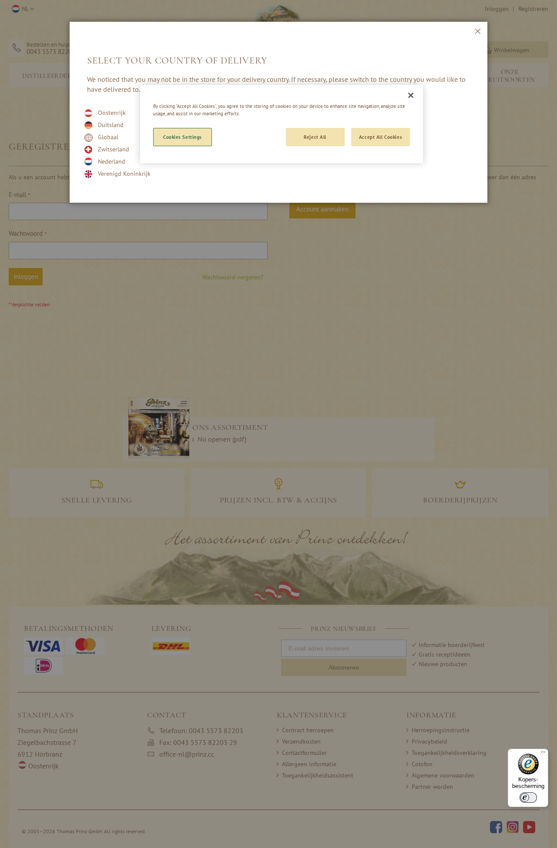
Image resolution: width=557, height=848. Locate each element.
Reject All (315, 137)
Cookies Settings (182, 137)
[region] (281, 124)
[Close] (410, 95)
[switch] (528, 797)
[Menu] (543, 754)
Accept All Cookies (380, 137)
